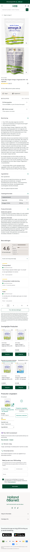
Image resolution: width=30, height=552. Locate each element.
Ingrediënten (4, 174)
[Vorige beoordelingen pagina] (2, 305)
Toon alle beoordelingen (15, 310)
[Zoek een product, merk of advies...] (27, 9)
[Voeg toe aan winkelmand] (12, 405)
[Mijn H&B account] (25, 6)
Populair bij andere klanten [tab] (9, 360)
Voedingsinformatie (6, 193)
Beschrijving (4, 118)
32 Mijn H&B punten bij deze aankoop (10, 88)
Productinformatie (6, 209)
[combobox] (13, 9)
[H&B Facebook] (15, 508)
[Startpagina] (15, 6)
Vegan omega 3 (8, 15)
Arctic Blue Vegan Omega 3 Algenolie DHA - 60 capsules (7, 410)
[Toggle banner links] (28, 1)
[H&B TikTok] (18, 508)
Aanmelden (15, 486)
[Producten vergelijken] (21, 401)
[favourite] (12, 330)
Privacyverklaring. (12, 482)
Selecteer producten (21, 415)
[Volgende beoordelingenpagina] (27, 305)
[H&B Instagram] (12, 508)
